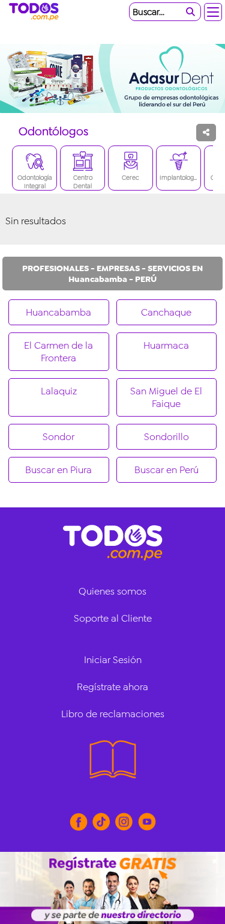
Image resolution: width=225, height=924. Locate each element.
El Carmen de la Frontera (58, 351)
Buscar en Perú (166, 470)
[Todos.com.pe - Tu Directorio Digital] (36, 12)
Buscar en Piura (58, 470)
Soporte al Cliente (113, 618)
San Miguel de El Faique (166, 397)
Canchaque (166, 312)
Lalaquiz (59, 391)
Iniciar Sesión (113, 659)
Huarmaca (166, 345)
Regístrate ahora (112, 687)
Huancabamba (58, 312)
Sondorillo (166, 436)
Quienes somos (112, 591)
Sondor (58, 436)
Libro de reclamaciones (112, 714)
